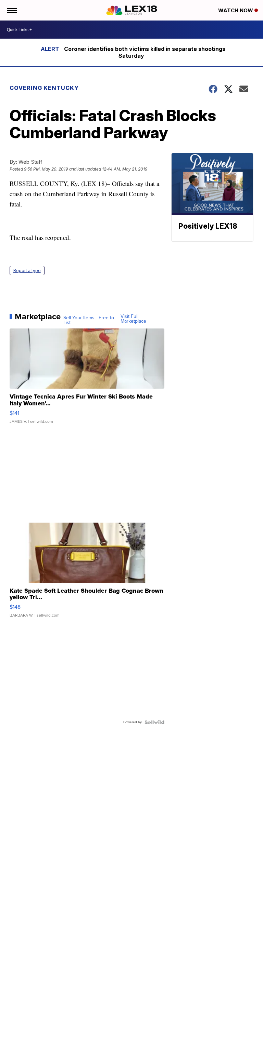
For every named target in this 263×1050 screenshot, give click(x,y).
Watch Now (236, 10)
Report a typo (27, 270)
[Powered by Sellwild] (154, 722)
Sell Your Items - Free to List (88, 320)
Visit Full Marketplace (133, 319)
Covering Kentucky (44, 87)
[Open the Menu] (11, 10)
